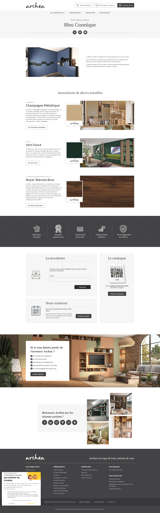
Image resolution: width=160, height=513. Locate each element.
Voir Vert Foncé (33, 163)
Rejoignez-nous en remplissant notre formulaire (121, 485)
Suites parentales (59, 493)
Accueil (73, 20)
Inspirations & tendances (89, 470)
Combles (56, 475)
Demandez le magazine (116, 481)
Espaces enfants (59, 483)
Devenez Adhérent (115, 489)
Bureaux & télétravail (60, 472)
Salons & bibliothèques (61, 491)
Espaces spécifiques (60, 488)
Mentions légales (84, 502)
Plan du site (111, 502)
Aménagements (75, 13)
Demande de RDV (83, 316)
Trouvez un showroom (117, 294)
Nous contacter (115, 476)
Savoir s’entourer (86, 478)
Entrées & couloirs (59, 480)
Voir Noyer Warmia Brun (35, 205)
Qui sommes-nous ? (57, 13)
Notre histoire (30, 470)
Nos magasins (105, 13)
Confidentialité (99, 502)
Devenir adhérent (38, 374)
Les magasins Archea (115, 470)
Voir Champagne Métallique (36, 127)
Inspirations (90, 13)
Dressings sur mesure (60, 478)
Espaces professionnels (61, 485)
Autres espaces (58, 470)
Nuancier (79, 20)
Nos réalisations (86, 475)
